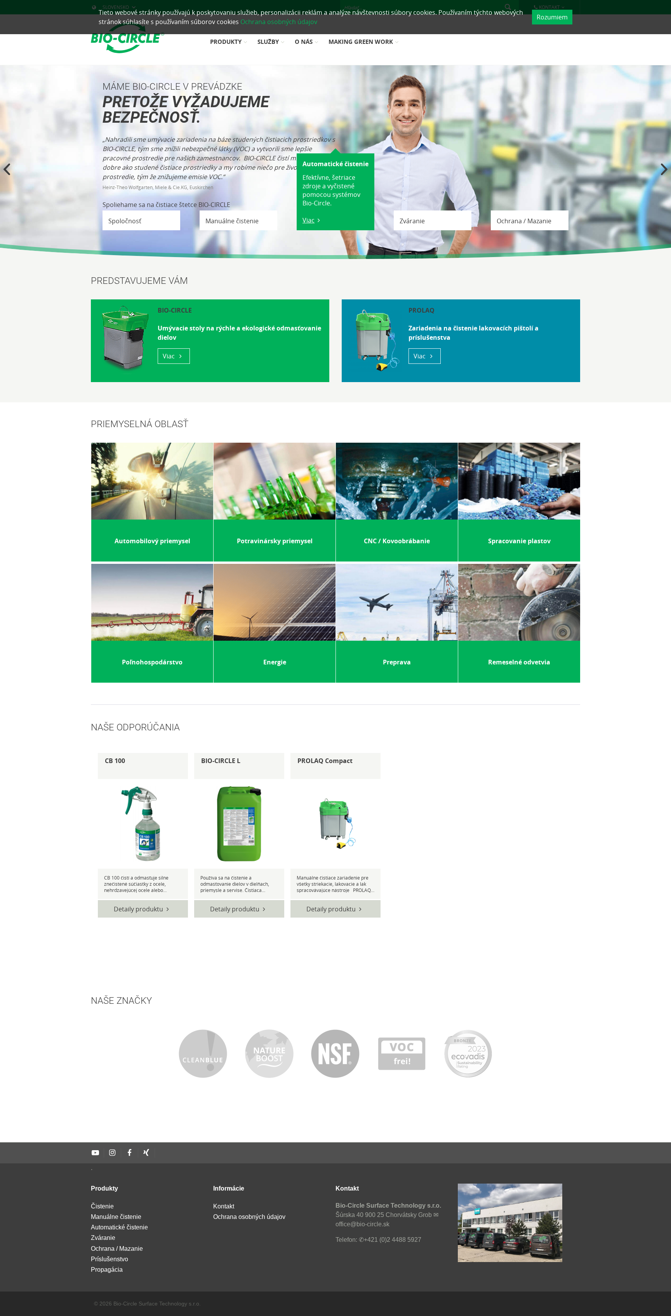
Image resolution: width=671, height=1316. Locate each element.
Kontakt (223, 1206)
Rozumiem (552, 17)
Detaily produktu (138, 909)
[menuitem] (230, 44)
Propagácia (107, 1269)
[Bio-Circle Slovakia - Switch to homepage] (127, 37)
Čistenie (102, 1206)
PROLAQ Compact (325, 761)
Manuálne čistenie (116, 1216)
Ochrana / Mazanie (117, 1248)
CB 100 (115, 761)
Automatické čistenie (119, 1227)
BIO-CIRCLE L (220, 761)
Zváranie (103, 1237)
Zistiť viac (148, 559)
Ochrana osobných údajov (278, 21)
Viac (308, 220)
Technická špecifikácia (138, 823)
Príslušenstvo (109, 1259)
